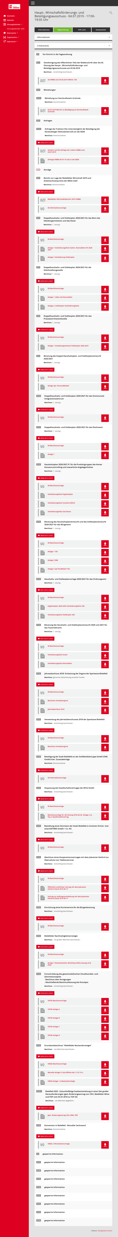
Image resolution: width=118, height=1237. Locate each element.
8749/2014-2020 (46, 730)
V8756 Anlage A (54, 1009)
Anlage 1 (51, 454)
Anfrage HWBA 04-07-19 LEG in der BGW (63, 160)
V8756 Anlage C (54, 1027)
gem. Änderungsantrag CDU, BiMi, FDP (63, 1115)
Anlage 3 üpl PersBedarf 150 (59, 569)
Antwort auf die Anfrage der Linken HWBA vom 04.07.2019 (66, 151)
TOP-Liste (82, 30)
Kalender (10, 20)
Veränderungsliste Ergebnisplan (60, 494)
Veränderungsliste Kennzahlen (60, 663)
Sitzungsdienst (105, 1231)
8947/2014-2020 (46, 918)
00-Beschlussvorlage (56, 239)
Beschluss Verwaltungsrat (58, 701)
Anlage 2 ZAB (53, 560)
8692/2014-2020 (46, 232)
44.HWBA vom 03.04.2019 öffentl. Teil (62, 80)
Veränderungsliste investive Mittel (61, 503)
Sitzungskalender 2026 (15, 29)
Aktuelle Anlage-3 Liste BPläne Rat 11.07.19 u (65, 1073)
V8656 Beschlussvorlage (57, 1064)
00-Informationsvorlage (57, 208)
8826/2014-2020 (46, 438)
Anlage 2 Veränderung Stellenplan (61, 257)
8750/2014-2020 (46, 684)
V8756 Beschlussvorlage (57, 1001)
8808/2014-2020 (46, 478)
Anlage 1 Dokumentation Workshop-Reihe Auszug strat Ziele (69, 964)
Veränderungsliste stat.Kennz (59, 512)
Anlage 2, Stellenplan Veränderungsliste (63, 306)
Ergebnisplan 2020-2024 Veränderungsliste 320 (66, 606)
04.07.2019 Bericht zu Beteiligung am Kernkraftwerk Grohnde (68, 111)
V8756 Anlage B (54, 1018)
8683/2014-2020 (46, 370)
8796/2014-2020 (46, 410)
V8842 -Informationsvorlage (59, 1144)
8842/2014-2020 (46, 1136)
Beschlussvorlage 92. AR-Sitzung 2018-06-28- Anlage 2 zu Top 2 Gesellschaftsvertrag (70, 816)
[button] (14, 24)
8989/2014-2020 (46, 1108)
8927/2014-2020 (46, 639)
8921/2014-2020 (46, 590)
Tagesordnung (62, 30)
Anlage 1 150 (53, 552)
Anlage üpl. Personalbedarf (58, 386)
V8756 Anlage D (54, 1035)
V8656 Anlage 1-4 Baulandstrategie (61, 1081)
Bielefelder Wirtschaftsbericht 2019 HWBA (64, 199)
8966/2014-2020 (46, 143)
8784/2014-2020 (46, 330)
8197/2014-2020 (46, 947)
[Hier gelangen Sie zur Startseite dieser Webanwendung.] (14, 6)
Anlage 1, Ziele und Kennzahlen (60, 297)
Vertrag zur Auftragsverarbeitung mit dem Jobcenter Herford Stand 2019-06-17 (68, 898)
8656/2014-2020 (46, 1056)
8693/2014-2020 (46, 281)
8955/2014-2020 (46, 192)
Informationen (44, 30)
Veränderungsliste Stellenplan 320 (61, 615)
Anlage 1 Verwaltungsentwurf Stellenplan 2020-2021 (68, 346)
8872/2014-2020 (46, 840)
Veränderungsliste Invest (57, 655)
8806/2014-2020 (46, 535)
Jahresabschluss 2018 (56, 709)
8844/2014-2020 (46, 799)
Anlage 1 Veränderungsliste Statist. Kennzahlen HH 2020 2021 (70, 249)
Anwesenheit (101, 30)
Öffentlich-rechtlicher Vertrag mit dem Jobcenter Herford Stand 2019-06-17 (67, 888)
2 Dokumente (43, 45)
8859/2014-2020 (46, 871)
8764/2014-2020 (46, 770)
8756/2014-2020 (46, 993)
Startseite (11, 16)
